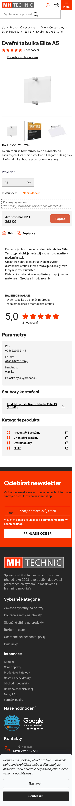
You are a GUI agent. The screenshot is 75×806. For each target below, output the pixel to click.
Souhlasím (36, 796)
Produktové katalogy (17, 672)
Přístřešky (11, 644)
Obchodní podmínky (16, 683)
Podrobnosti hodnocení (22, 57)
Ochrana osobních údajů (19, 689)
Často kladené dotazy (17, 678)
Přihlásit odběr (37, 533)
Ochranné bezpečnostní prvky (25, 637)
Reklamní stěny (15, 630)
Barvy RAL (10, 694)
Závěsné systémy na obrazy (23, 608)
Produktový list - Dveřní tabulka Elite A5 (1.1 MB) (32, 406)
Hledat (66, 14)
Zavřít (23, 237)
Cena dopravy (12, 667)
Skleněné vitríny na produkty (24, 622)
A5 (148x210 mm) (16, 361)
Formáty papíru (13, 699)
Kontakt (9, 661)
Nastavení (36, 783)
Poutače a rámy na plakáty (23, 615)
